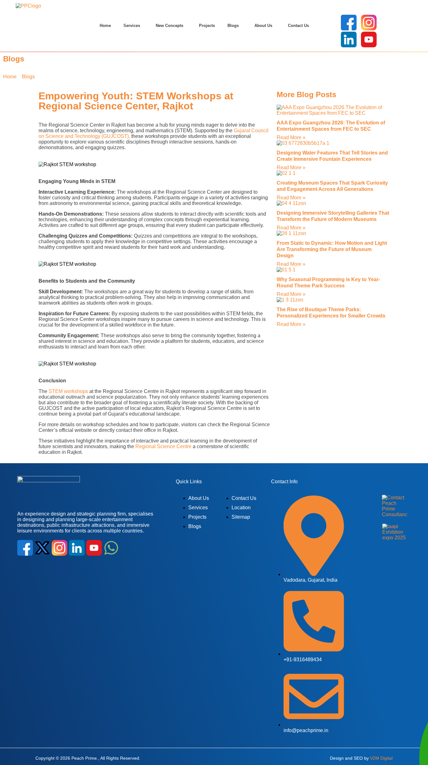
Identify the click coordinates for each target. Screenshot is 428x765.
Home (105, 25)
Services (131, 25)
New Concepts (169, 25)
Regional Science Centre (163, 446)
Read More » (291, 137)
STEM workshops (68, 391)
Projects (207, 25)
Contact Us (298, 25)
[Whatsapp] (111, 548)
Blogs (233, 25)
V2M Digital (381, 758)
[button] (133, 25)
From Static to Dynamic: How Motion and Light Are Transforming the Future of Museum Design (332, 249)
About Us (263, 25)
